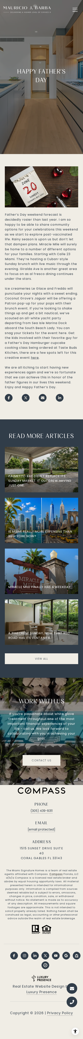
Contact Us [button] (41, 760)
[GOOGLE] (66, 955)
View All (41, 659)
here (35, 357)
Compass (56, 874)
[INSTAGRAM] (24, 955)
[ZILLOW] (76, 955)
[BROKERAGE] (45, 965)
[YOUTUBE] (56, 955)
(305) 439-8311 (41, 811)
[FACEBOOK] (14, 955)
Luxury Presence (41, 992)
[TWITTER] (45, 955)
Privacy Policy (60, 1013)
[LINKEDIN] (35, 955)
